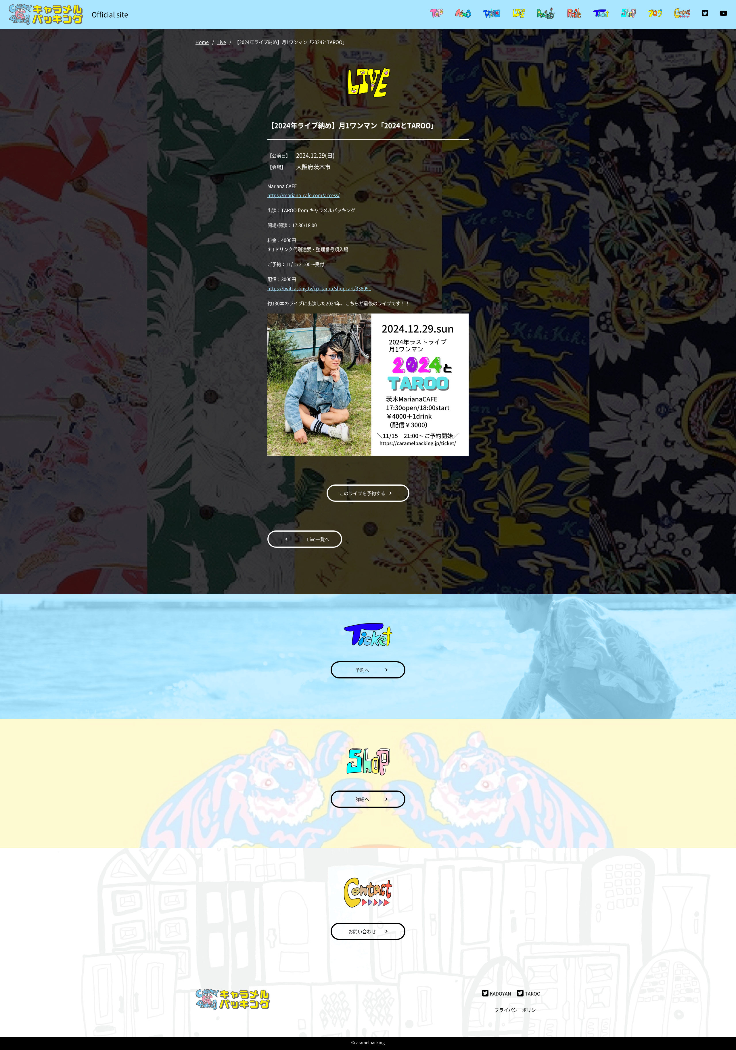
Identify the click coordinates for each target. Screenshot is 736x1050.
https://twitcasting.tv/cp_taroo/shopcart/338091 (319, 288)
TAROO (532, 993)
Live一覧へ (318, 539)
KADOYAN (500, 993)
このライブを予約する (362, 493)
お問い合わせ (362, 931)
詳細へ (362, 799)
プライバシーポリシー (517, 1009)
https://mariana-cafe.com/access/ (303, 195)
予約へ (362, 669)
